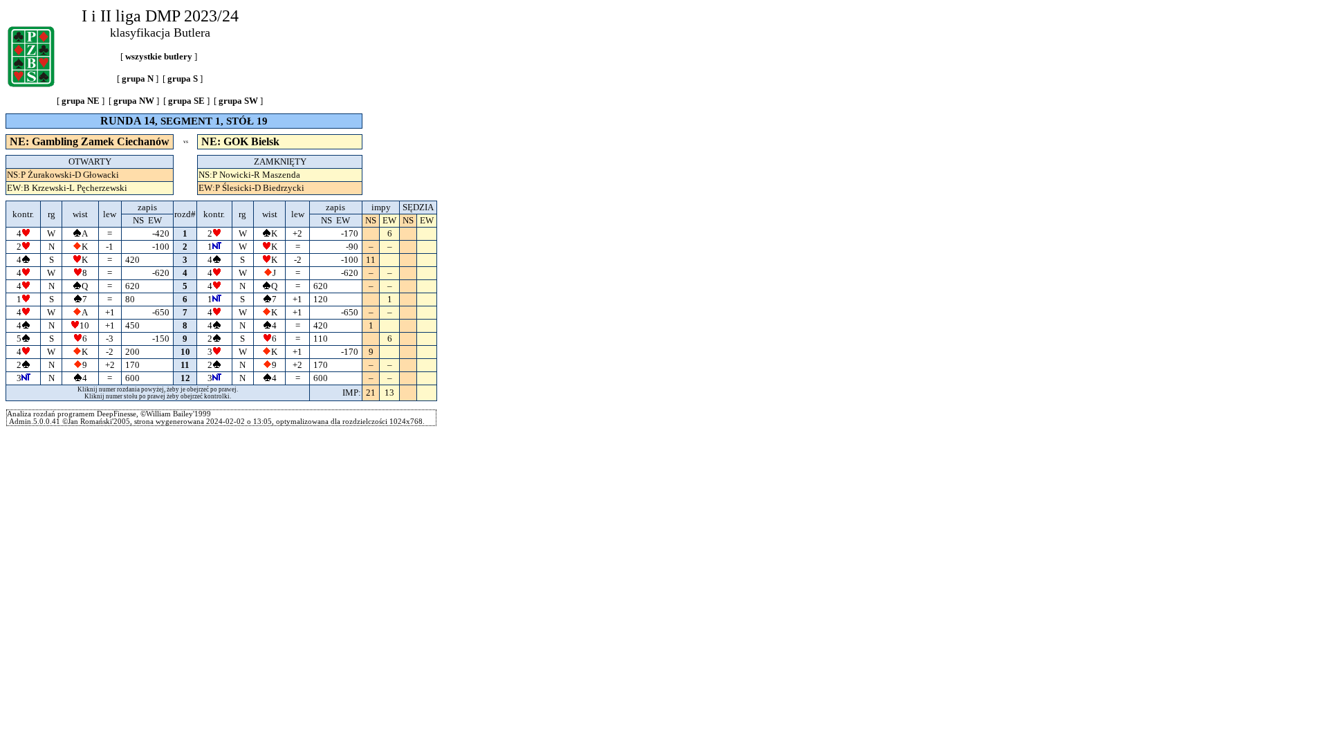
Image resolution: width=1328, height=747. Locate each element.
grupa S (182, 78)
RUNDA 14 (127, 121)
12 (185, 378)
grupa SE (186, 100)
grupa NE (80, 100)
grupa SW (238, 100)
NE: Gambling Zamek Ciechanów (89, 141)
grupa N (138, 78)
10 (185, 352)
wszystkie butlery (158, 56)
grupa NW (133, 100)
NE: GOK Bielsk (240, 141)
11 (185, 365)
